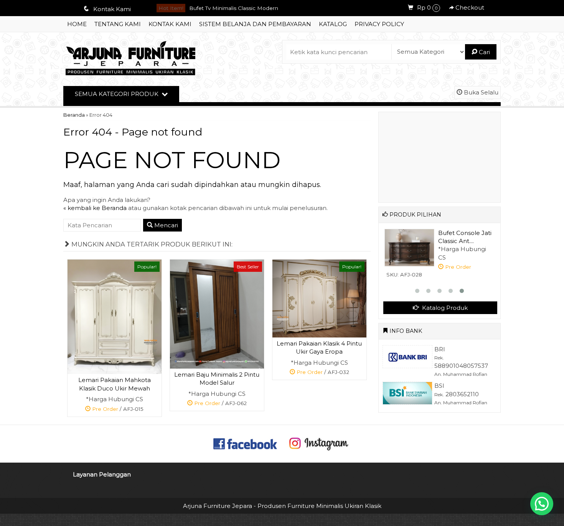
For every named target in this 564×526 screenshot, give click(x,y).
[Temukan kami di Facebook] (245, 443)
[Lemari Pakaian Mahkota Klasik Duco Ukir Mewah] (115, 316)
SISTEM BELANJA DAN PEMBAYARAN (255, 24)
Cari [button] (483, 52)
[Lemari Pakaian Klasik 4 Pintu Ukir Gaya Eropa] (319, 297)
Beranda (74, 115)
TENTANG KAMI (117, 24)
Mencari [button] (165, 225)
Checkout (469, 7)
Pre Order (117, 410)
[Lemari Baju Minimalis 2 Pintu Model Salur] (217, 313)
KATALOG (333, 24)
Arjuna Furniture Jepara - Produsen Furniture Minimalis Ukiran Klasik (282, 505)
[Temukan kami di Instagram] (318, 443)
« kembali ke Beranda (95, 208)
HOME (77, 24)
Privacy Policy (379, 24)
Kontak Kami (169, 24)
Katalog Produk (444, 307)
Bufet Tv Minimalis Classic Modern (233, 8)
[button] (541, 503)
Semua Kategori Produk (117, 94)
